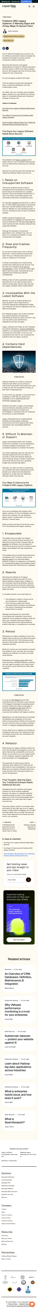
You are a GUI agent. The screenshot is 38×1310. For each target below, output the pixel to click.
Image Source (19, 377)
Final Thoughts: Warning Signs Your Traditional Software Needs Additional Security (18, 123)
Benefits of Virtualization (9, 1161)
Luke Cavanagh (10, 1047)
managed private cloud (17, 708)
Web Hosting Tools (7, 1241)
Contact (3, 1209)
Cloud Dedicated (6, 1180)
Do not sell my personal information (19, 1306)
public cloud (19, 660)
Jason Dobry (9, 1127)
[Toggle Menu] (34, 6)
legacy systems (21, 160)
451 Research (16, 700)
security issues (7, 559)
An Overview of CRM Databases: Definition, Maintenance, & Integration (18, 979)
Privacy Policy (6, 1218)
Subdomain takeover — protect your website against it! (19, 1039)
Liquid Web (9, 1019)
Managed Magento (7, 1188)
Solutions (8, 969)
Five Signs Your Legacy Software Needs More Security (18, 109)
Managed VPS (5, 1183)
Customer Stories (6, 1221)
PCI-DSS (29, 222)
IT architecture (23, 758)
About (3, 1212)
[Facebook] (3, 48)
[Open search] (29, 6)
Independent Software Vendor (14, 36)
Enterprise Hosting (11, 1000)
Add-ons (4, 1197)
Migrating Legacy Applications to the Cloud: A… (28, 1154)
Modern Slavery (25, 1304)
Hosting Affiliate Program (9, 1256)
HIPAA (18, 220)
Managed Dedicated (7, 1177)
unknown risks (15, 401)
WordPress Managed (7, 1186)
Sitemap (4, 1244)
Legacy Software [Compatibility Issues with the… (9, 1154)
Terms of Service (6, 1215)
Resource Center (6, 1238)
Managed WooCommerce (9, 1191)
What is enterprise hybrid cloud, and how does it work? (18, 1094)
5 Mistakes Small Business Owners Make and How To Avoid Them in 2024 (9, 826)
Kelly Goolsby (13, 31)
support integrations (27, 329)
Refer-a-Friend (6, 1259)
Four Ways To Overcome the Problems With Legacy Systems (17, 116)
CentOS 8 (15, 203)
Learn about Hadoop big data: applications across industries (18, 1067)
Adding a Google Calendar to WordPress (30, 825)
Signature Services (7, 1194)
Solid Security (8, 40)
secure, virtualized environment (22, 725)
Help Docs (4, 1235)
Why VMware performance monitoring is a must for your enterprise (17, 1010)
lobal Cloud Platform (8, 1223)
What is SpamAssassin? (15, 1120)
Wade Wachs (9, 988)
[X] (7, 48)
